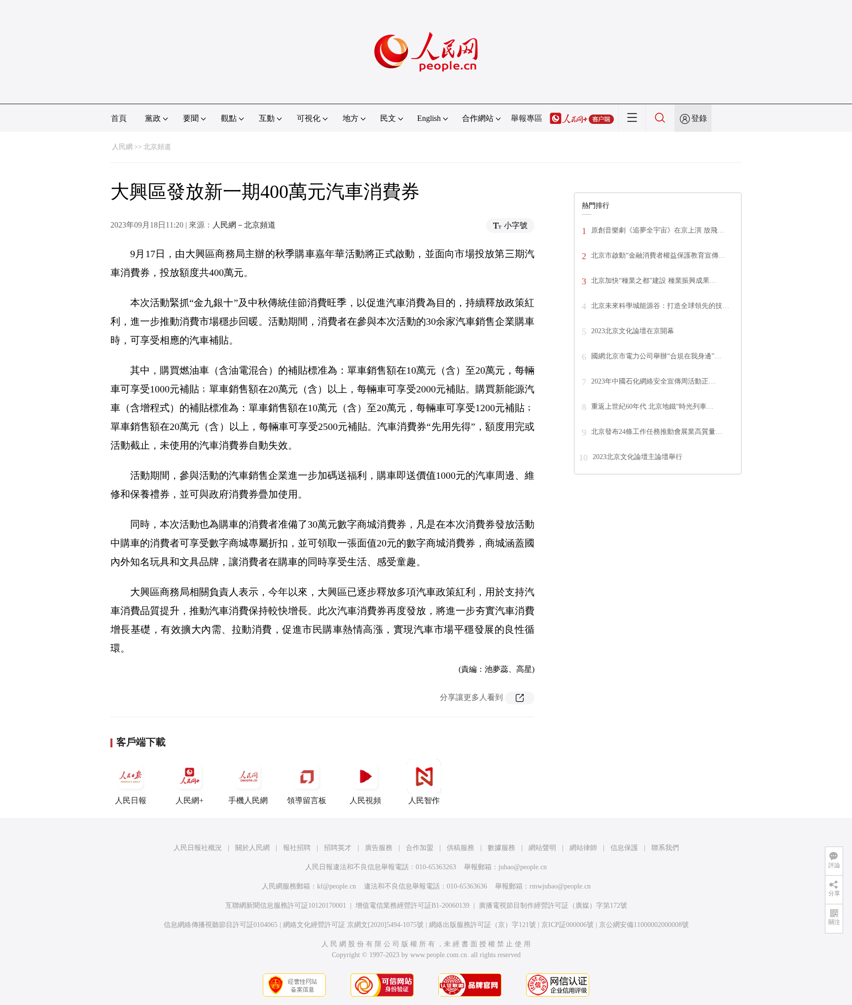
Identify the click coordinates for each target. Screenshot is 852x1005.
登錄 (699, 118)
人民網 (122, 147)
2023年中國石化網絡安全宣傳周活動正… (653, 381)
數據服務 (501, 847)
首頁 (119, 118)
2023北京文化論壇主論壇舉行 (637, 457)
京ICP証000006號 (567, 924)
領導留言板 (306, 800)
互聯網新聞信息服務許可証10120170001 (285, 905)
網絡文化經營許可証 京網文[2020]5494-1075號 (353, 924)
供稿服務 (460, 847)
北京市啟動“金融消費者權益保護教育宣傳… (658, 255)
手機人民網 (248, 800)
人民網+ (190, 800)
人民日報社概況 (198, 847)
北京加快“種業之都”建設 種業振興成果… (653, 280)
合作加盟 (419, 847)
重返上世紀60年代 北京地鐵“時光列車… (652, 406)
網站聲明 (542, 847)
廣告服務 (378, 847)
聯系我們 (665, 847)
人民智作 (424, 800)
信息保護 (624, 847)
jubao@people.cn (522, 867)
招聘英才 (338, 847)
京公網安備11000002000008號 (644, 924)
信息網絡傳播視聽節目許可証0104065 (221, 924)
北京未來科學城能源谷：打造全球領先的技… (660, 305)
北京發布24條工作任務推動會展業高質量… (656, 431)
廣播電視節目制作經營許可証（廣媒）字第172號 (553, 905)
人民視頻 (365, 800)
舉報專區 (526, 118)
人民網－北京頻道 (244, 225)
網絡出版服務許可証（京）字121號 (482, 924)
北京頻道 (157, 147)
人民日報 (130, 800)
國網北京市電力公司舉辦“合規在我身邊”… (656, 356)
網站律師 (583, 847)
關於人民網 (252, 847)
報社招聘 (297, 847)
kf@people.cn (336, 886)
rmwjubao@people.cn (560, 886)
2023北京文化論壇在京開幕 (632, 331)
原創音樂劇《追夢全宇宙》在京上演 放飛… (657, 230)
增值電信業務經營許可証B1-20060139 (412, 905)
